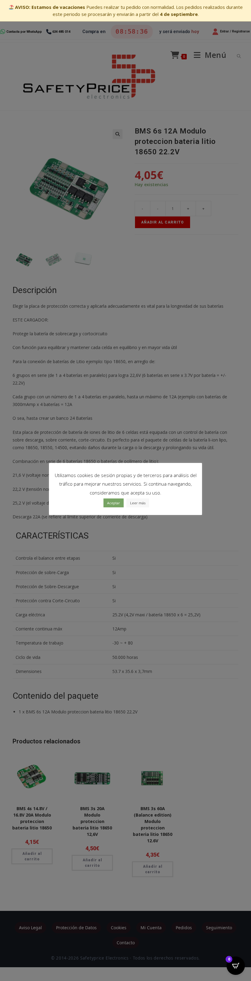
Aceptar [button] (113, 503)
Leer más (137, 503)
